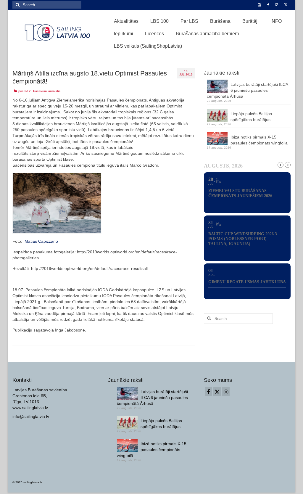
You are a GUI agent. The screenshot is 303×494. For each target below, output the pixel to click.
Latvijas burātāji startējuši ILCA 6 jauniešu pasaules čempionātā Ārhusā (247, 90)
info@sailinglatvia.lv (30, 416)
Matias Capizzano (40, 241)
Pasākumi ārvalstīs (47, 91)
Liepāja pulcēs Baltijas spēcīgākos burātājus (251, 116)
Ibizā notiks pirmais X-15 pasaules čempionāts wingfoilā (259, 140)
